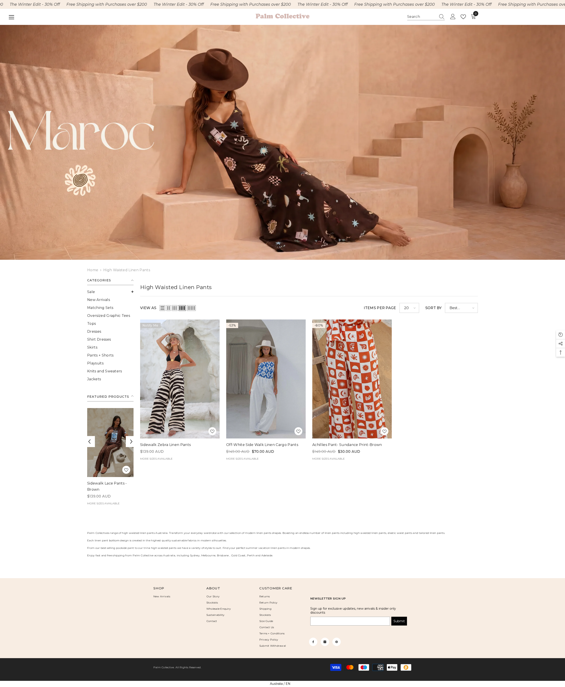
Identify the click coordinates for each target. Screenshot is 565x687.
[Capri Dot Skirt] (110, 442)
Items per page (380, 308)
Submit (399, 618)
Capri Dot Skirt (100, 483)
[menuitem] (110, 292)
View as (148, 308)
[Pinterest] (336, 638)
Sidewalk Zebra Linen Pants (165, 445)
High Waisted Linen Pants (126, 270)
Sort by (433, 308)
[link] (282, 142)
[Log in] (453, 16)
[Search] (426, 16)
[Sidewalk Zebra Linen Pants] (180, 378)
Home (92, 270)
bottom (114, 537)
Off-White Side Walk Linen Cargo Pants (262, 445)
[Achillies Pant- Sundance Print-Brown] (352, 378)
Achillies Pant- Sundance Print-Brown (347, 445)
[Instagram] (325, 638)
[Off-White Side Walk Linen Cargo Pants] (266, 378)
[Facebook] (313, 638)
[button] (110, 291)
